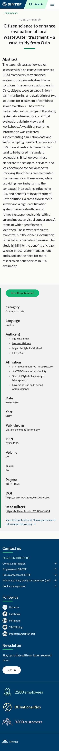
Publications (11, 12)
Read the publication (22, 292)
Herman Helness (21, 343)
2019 (9, 415)
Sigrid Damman (21, 338)
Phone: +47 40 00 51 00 (15, 557)
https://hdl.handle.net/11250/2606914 (28, 511)
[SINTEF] (12, 4)
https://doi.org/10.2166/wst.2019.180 (27, 497)
